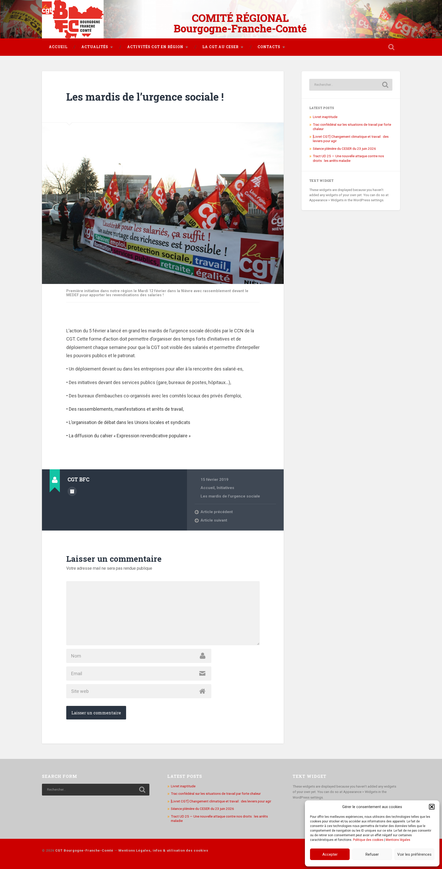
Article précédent (217, 512)
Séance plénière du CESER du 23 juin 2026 (344, 148)
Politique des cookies (368, 840)
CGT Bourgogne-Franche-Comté (84, 850)
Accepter (330, 854)
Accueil (58, 47)
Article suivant (214, 520)
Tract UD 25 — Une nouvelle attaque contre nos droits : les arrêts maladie (348, 158)
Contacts (269, 47)
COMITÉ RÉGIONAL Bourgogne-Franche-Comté (240, 23)
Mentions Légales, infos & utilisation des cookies (163, 850)
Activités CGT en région (155, 47)
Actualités (94, 47)
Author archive (72, 491)
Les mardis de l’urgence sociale (230, 496)
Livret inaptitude (325, 117)
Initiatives (225, 487)
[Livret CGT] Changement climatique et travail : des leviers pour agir (221, 801)
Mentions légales (398, 840)
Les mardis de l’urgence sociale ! (145, 96)
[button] (431, 806)
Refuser (372, 854)
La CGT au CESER (220, 47)
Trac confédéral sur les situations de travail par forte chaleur (216, 793)
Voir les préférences (414, 854)
